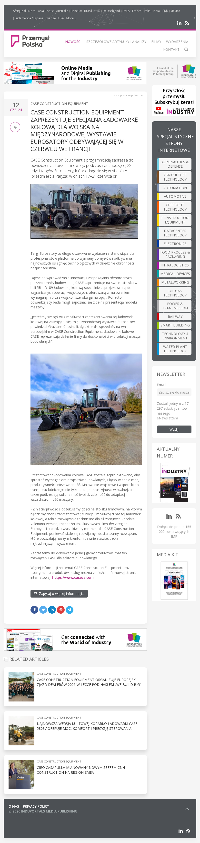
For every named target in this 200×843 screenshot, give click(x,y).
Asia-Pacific (46, 11)
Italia (147, 11)
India (156, 11)
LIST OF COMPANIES (25, 816)
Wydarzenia (177, 41)
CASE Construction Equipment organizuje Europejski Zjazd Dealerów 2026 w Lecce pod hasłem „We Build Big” (89, 682)
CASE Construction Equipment (59, 103)
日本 (165, 11)
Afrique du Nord (24, 11)
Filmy (156, 41)
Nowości (73, 41)
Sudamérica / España (29, 18)
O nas (14, 806)
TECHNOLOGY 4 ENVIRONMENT (175, 335)
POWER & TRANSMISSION (175, 305)
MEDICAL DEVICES (175, 273)
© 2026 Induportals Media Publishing (43, 811)
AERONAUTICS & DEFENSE (175, 164)
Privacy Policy (36, 806)
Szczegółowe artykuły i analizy (116, 41)
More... (71, 18)
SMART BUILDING (175, 325)
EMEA (126, 11)
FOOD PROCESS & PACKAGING (175, 254)
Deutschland (111, 11)
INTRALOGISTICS (175, 265)
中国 (97, 11)
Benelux (76, 11)
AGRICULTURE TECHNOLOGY (175, 177)
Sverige (51, 18)
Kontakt (171, 49)
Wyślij (174, 429)
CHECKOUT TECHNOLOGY (175, 207)
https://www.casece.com (73, 577)
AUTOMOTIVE (175, 196)
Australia (62, 11)
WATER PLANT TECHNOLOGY (175, 348)
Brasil (88, 11)
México (175, 11)
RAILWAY (175, 316)
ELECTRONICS (175, 243)
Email (161, 384)
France (136, 11)
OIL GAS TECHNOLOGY (175, 292)
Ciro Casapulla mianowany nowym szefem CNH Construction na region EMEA (81, 770)
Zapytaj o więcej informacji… (61, 593)
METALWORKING (175, 282)
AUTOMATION (175, 187)
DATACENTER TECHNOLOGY (175, 232)
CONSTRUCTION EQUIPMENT (175, 219)
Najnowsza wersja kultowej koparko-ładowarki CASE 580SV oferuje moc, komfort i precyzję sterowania (87, 726)
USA (61, 18)
